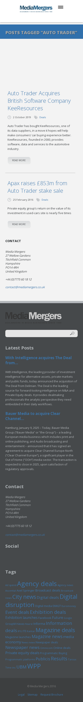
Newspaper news (22, 647)
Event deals (17, 612)
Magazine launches (18, 637)
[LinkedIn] (46, 17)
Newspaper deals (47, 642)
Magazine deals (55, 630)
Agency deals (37, 583)
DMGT (57, 606)
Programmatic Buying (53, 653)
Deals (42, 117)
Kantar (31, 631)
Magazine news (47, 636)
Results (59, 658)
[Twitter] (35, 17)
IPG (20, 631)
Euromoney (69, 606)
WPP (34, 666)
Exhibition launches (21, 617)
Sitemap (32, 694)
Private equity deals (22, 652)
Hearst (29, 623)
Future (57, 617)
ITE (24, 631)
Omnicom (46, 648)
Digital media (43, 606)
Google (68, 618)
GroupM (10, 623)
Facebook (44, 618)
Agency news (65, 585)
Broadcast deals (47, 590)
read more (19, 160)
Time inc (10, 667)
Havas (20, 624)
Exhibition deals (48, 612)
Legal (21, 694)
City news (24, 596)
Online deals (62, 648)
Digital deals (48, 597)
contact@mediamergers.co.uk (25, 287)
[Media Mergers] (36, 9)
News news (28, 642)
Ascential (10, 590)
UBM (21, 667)
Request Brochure (52, 694)
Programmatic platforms (20, 659)
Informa (39, 623)
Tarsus (72, 659)
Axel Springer (26, 590)
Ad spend (10, 585)
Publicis (43, 658)
